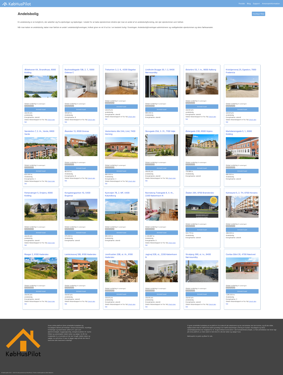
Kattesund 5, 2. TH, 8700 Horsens (241, 193)
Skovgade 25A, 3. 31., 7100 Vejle (160, 131)
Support (256, 3)
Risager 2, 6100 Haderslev (36, 254)
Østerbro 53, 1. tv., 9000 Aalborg (201, 69)
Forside (242, 3)
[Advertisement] (84, 46)
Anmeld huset (41, 109)
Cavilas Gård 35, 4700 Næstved (240, 254)
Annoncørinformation (271, 3)
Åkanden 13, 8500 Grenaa (77, 131)
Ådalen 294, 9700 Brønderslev (200, 193)
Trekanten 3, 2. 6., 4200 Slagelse (120, 69)
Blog (249, 3)
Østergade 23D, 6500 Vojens (199, 131)
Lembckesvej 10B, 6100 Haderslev (80, 254)
